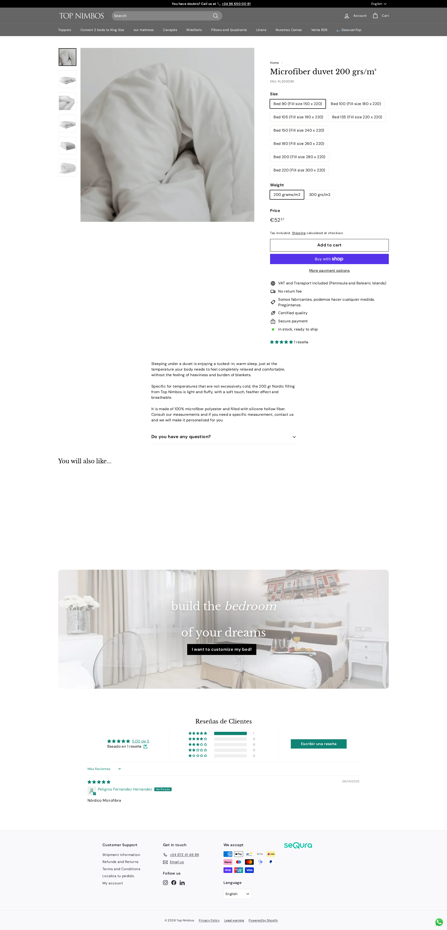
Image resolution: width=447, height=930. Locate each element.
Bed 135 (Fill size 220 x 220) (357, 117)
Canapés (170, 30)
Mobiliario (194, 30)
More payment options (329, 270)
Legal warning (234, 920)
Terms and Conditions (121, 869)
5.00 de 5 (140, 741)
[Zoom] (167, 135)
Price (275, 210)
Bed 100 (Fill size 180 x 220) (356, 103)
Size (274, 93)
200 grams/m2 (287, 194)
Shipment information (121, 854)
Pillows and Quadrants (229, 30)
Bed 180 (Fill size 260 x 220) (299, 143)
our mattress (144, 30)
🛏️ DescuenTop (348, 30)
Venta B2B (319, 30)
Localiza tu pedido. (118, 876)
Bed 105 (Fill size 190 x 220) (298, 117)
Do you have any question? (181, 436)
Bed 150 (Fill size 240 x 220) (299, 130)
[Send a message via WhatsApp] (439, 922)
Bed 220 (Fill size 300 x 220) (299, 170)
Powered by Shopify (263, 920)
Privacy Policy (209, 920)
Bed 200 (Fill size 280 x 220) (299, 156)
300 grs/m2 (319, 194)
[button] (282, 342)
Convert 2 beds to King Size (102, 30)
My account (112, 883)
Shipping (299, 233)
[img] (99, 782)
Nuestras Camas (289, 30)
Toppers (64, 30)
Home (274, 63)
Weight (277, 184)
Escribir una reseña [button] (319, 743)
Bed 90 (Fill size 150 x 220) (298, 103)
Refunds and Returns (120, 861)
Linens (261, 30)
